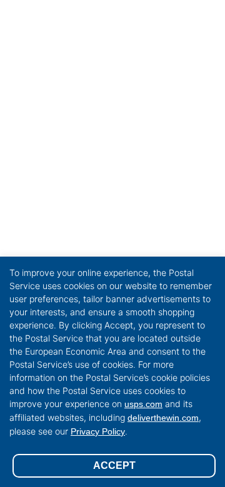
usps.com (143, 404)
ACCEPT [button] (114, 465)
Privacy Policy (98, 431)
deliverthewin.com (163, 418)
